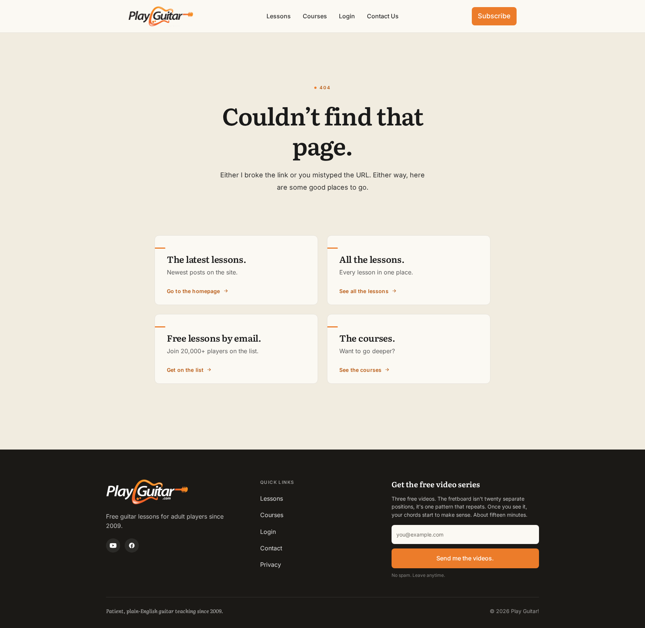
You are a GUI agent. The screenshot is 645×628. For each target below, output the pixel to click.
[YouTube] (113, 545)
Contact (271, 548)
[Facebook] (132, 545)
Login (347, 16)
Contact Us (383, 16)
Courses (315, 16)
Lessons (279, 16)
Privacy (270, 564)
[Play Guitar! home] (160, 16)
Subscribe (494, 16)
